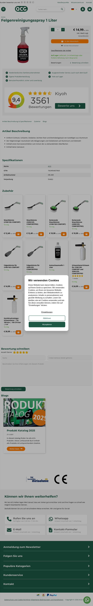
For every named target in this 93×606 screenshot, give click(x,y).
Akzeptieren (47, 324)
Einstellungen (47, 312)
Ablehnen (47, 318)
